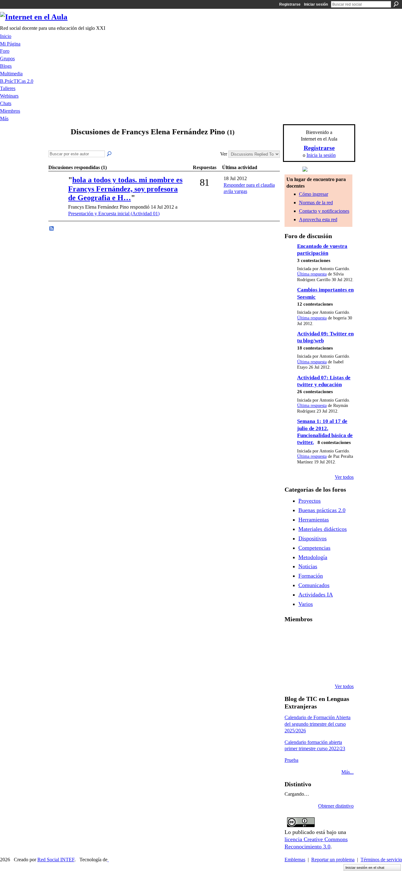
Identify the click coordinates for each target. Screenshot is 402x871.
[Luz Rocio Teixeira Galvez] (340, 652)
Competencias (314, 548)
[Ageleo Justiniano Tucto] (292, 635)
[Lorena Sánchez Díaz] (292, 652)
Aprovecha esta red (318, 219)
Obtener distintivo (336, 806)
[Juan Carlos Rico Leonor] (308, 652)
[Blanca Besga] (324, 652)
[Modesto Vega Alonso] (340, 635)
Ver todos (344, 477)
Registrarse (290, 4)
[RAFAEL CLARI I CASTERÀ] (308, 635)
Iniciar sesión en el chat (364, 867)
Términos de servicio (381, 859)
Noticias (307, 566)
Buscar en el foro (109, 154)
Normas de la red (316, 202)
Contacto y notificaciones (324, 211)
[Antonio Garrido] (57, 188)
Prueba (291, 760)
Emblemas (295, 859)
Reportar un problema (333, 859)
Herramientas (313, 519)
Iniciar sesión (316, 4)
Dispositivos (312, 538)
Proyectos (309, 501)
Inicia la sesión (321, 155)
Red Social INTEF (55, 859)
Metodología (312, 557)
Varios (305, 604)
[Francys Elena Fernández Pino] (57, 144)
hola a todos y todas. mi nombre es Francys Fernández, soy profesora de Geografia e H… (125, 189)
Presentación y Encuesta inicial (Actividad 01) (114, 213)
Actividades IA (315, 594)
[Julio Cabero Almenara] (308, 669)
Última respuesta (312, 274)
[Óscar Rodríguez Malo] (324, 635)
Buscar (396, 4)
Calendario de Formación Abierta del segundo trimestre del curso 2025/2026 (317, 724)
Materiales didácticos (322, 529)
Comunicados (313, 585)
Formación (310, 576)
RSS (52, 229)
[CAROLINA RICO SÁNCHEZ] (340, 669)
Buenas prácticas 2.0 (321, 510)
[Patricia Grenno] (324, 669)
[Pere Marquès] (292, 669)
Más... (347, 772)
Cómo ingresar (313, 194)
